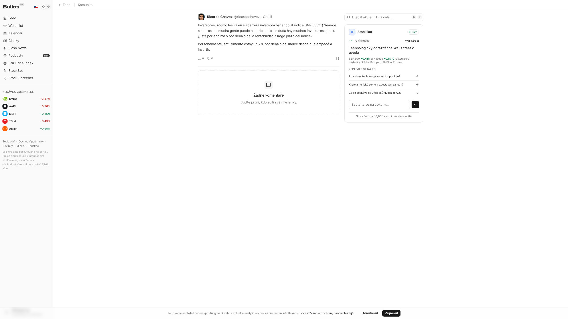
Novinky (7, 146)
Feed (67, 5)
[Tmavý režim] (46, 7)
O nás (20, 146)
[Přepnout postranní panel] (53, 159)
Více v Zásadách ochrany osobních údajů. (327, 313)
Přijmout (391, 313)
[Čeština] (36, 7)
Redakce (33, 146)
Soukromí (8, 141)
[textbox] (379, 104)
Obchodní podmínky (31, 141)
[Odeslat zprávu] (415, 104)
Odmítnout (369, 313)
